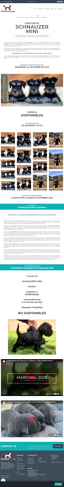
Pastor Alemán (30, 458)
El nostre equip (20, 463)
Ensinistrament (20, 460)
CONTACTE (60, 8)
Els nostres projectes (21, 465)
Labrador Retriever (31, 461)
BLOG (55, 8)
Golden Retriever (31, 459)
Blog (18, 472)
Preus (18, 470)
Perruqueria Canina (20, 468)
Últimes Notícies (20, 467)
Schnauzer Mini (20, 17)
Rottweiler (40, 458)
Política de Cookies (4, 477)
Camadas (38, 17)
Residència (19, 458)
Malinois (40, 459)
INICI (35, 8)
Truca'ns (3, 1)
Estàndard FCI (44, 17)
